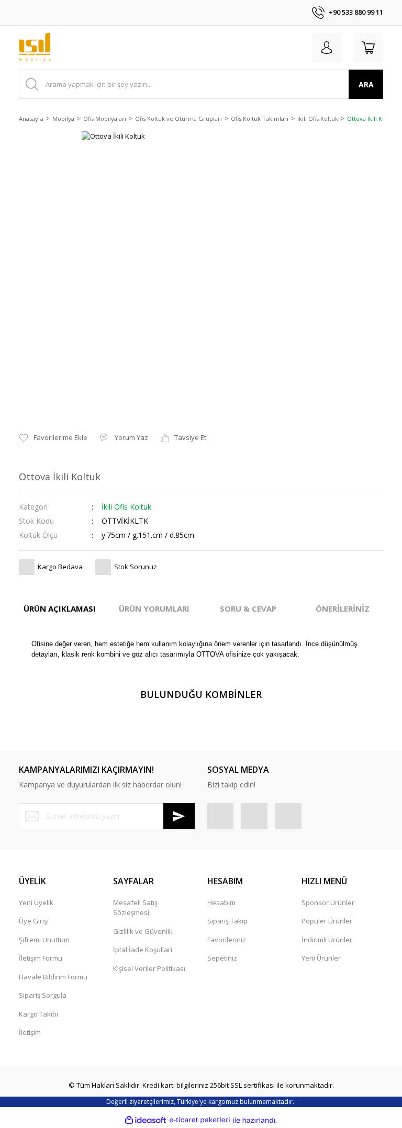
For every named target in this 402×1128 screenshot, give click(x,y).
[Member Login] (326, 47)
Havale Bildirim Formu (53, 977)
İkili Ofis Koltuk (126, 507)
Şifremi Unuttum (44, 939)
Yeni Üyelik (36, 902)
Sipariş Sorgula (42, 995)
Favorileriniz (226, 939)
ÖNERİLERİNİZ (343, 608)
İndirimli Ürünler (327, 939)
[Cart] (368, 47)
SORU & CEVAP (248, 608)
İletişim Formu (40, 958)
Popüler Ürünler (327, 921)
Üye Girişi (34, 921)
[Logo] (35, 47)
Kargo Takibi (38, 1014)
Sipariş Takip (227, 921)
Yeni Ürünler (321, 958)
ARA (366, 84)
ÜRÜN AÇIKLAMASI (60, 608)
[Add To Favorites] (53, 438)
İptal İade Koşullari (142, 949)
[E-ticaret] (199, 1120)
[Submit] (179, 816)
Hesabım (221, 902)
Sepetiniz (222, 958)
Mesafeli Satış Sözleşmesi (135, 908)
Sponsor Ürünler (328, 902)
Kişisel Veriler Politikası (149, 968)
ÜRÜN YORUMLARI (154, 608)
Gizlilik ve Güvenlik (143, 931)
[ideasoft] (145, 1120)
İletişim (30, 1032)
